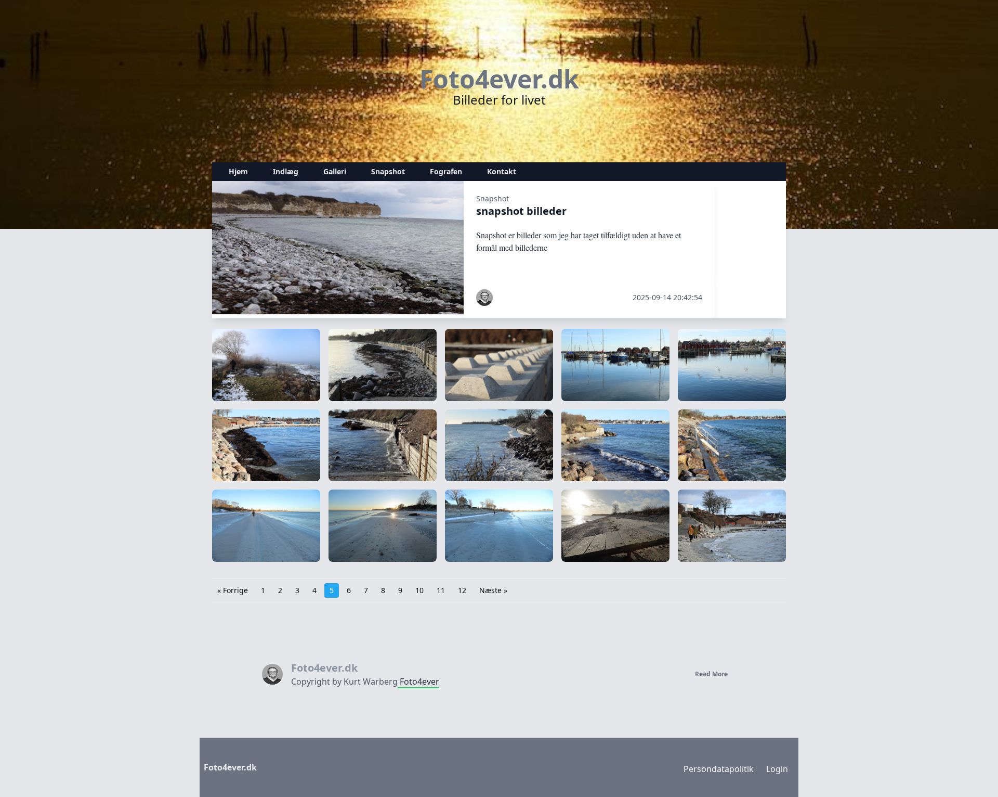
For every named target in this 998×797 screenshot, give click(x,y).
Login (777, 769)
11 (441, 590)
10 (419, 590)
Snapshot (388, 171)
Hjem (238, 171)
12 (462, 590)
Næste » (493, 590)
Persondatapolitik (719, 769)
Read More (711, 674)
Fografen (446, 171)
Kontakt (501, 171)
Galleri (334, 171)
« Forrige (232, 590)
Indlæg (285, 171)
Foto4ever (418, 681)
